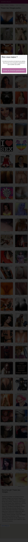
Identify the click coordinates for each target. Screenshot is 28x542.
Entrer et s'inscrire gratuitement (14, 70)
